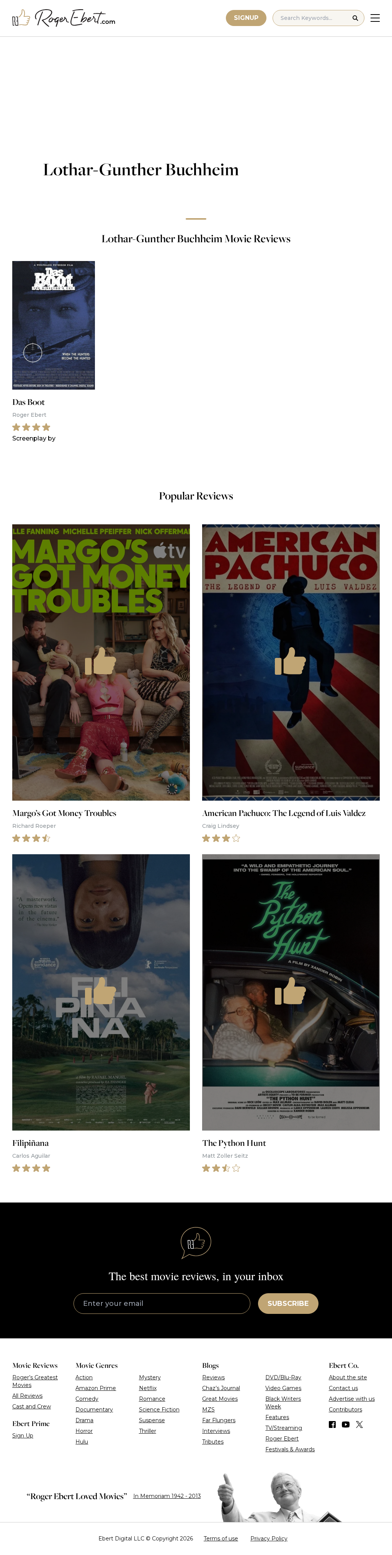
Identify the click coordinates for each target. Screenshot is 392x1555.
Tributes (213, 1441)
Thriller (147, 1431)
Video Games (283, 1388)
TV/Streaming (283, 1427)
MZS (208, 1409)
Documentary (94, 1409)
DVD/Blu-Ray (283, 1377)
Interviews (216, 1431)
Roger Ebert (282, 1438)
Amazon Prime (95, 1388)
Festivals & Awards (290, 1449)
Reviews (213, 1377)
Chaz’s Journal (221, 1388)
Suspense (152, 1420)
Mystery (150, 1377)
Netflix (148, 1388)
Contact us (343, 1388)
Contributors (345, 1409)
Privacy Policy (268, 1538)
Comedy (86, 1398)
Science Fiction (159, 1409)
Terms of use (221, 1538)
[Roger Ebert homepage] (64, 18)
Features (277, 1417)
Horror (84, 1431)
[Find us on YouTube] (346, 1424)
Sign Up (22, 1435)
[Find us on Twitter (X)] (359, 1424)
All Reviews (27, 1395)
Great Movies (220, 1398)
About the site (348, 1377)
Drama (84, 1420)
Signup (246, 17)
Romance (152, 1398)
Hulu (81, 1441)
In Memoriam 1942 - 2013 (167, 1496)
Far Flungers (218, 1420)
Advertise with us (352, 1398)
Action (84, 1377)
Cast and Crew (31, 1406)
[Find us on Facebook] (332, 1424)
